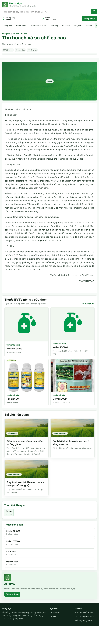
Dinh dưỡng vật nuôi (84, 616)
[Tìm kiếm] (94, 11)
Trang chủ (8, 25)
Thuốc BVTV (21, 25)
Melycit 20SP (60, 399)
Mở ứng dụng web (83, 620)
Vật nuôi (88, 25)
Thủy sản (77, 25)
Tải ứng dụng (12, 594)
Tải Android (55, 612)
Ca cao (24, 34)
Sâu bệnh (66, 25)
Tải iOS (53, 616)
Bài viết (16, 34)
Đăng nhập (90, 18)
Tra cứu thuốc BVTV (84, 612)
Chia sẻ (32, 50)
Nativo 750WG (60, 347)
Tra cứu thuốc (88, 303)
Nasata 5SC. (13, 399)
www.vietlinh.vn (86, 281)
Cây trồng (54, 25)
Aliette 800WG (14, 348)
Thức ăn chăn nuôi (38, 25)
